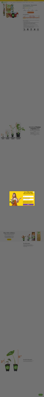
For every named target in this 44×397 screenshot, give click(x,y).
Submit (28, 204)
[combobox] (24, 199)
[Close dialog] (33, 192)
